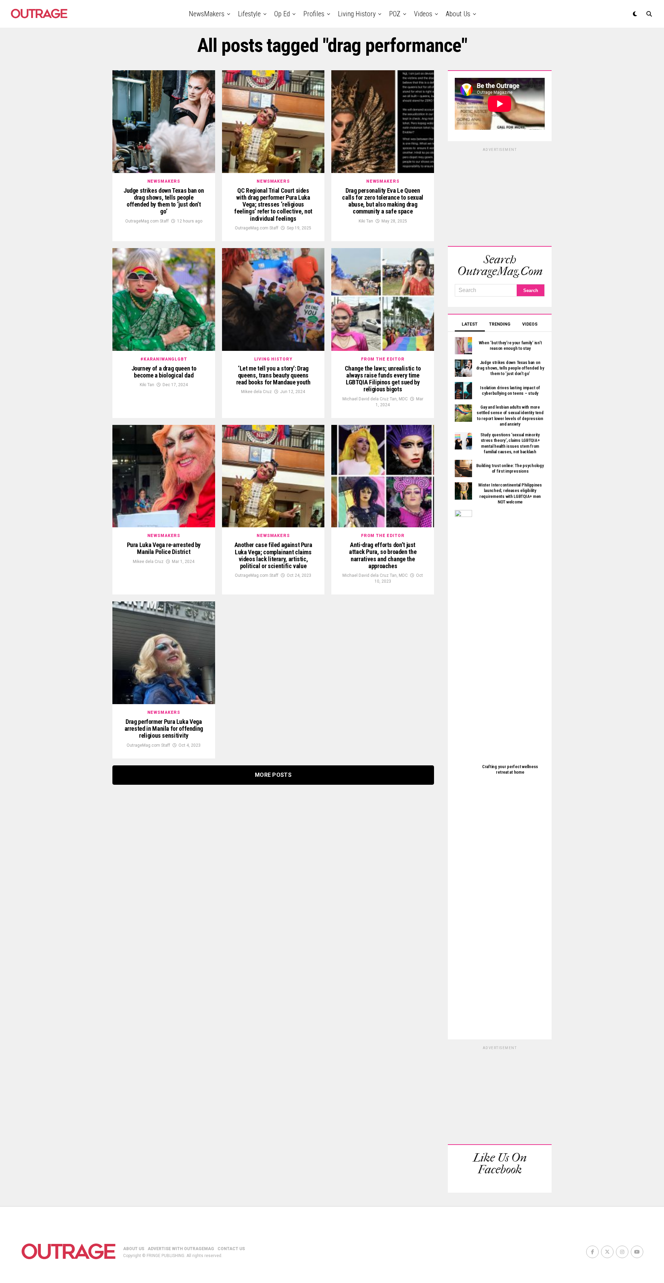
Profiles (313, 14)
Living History (357, 14)
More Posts (273, 775)
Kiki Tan (366, 221)
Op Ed (282, 14)
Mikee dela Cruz (256, 391)
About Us (458, 14)
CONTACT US (231, 1248)
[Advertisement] (500, 196)
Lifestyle (249, 14)
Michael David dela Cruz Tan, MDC (375, 399)
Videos (423, 14)
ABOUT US (133, 1248)
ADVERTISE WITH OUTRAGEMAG (181, 1248)
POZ (394, 14)
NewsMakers (206, 14)
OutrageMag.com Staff (147, 221)
